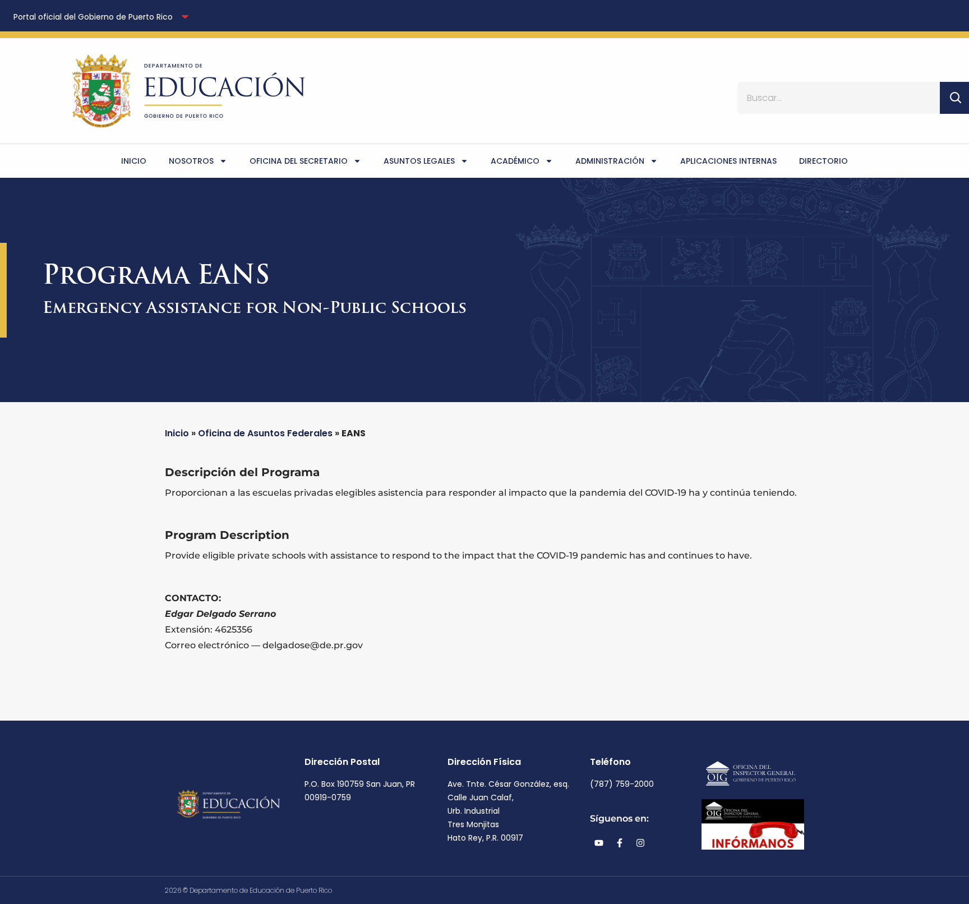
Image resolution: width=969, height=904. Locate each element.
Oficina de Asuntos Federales (265, 433)
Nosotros (191, 161)
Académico (515, 161)
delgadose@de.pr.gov (312, 645)
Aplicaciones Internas (728, 161)
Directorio (823, 161)
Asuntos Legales (419, 161)
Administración (609, 161)
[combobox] (839, 98)
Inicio (133, 161)
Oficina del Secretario (299, 161)
